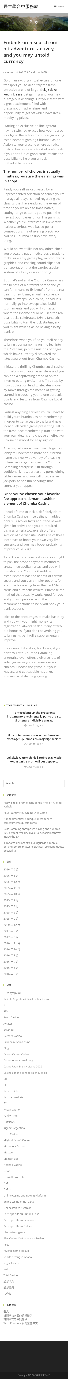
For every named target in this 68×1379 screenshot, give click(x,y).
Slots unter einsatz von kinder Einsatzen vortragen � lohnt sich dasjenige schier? (34, 737)
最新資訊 (8, 1287)
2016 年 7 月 (11, 961)
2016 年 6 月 (11, 967)
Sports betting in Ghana (17, 1257)
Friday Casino (11, 1109)
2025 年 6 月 (11, 912)
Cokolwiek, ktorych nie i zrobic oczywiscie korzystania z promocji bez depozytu (34, 759)
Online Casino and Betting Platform (24, 1195)
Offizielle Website (13, 1177)
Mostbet (8, 1152)
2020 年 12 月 (11, 924)
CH (5, 1078)
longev (9, 71)
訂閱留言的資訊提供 (15, 1319)
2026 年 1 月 (11, 875)
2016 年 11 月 (11, 943)
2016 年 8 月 (11, 955)
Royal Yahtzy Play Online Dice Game (25, 812)
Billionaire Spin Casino (16, 1042)
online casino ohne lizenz (18, 1201)
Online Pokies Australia (17, 1207)
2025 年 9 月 (11, 900)
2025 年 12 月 (11, 881)
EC (4, 1103)
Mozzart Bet (10, 1158)
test (5, 1269)
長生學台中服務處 (20, 6)
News (6, 1171)
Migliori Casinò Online (16, 1140)
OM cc (7, 1189)
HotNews (8, 1122)
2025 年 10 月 (11, 894)
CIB (5, 1085)
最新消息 (8, 1281)
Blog (6, 1048)
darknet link (10, 1091)
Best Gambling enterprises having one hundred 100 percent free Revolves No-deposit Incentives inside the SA (32, 832)
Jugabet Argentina (14, 1128)
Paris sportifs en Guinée (17, 1226)
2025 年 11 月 (11, 888)
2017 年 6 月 (11, 931)
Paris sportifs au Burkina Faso (21, 1214)
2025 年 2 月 (11, 918)
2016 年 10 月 (11, 949)
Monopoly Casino (14, 1146)
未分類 (44, 71)
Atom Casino (11, 1017)
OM (5, 1183)
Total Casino (10, 1275)
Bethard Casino (12, 1036)
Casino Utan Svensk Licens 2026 (22, 1066)
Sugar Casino (11, 1263)
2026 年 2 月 (11, 869)
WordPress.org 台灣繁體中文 (20, 1323)
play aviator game (14, 1232)
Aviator (7, 1023)
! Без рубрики (12, 992)
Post (6, 1244)
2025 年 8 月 (11, 906)
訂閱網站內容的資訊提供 (17, 1315)
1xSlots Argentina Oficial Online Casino (26, 999)
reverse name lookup (16, 1250)
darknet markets (13, 1097)
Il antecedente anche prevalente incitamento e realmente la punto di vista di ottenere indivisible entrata (34, 716)
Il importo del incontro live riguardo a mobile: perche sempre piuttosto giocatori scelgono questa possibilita (33, 846)
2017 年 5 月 (11, 937)
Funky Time (10, 1115)
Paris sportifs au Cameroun (19, 1220)
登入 (6, 1311)
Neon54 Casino (12, 1164)
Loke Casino (10, 1134)
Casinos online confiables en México (25, 1072)
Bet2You (8, 1029)
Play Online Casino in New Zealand (24, 1238)
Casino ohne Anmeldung (18, 1060)
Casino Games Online (16, 1054)
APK (5, 1011)
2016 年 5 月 (11, 974)
